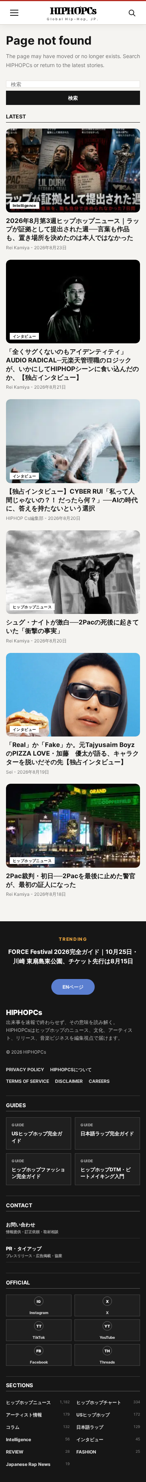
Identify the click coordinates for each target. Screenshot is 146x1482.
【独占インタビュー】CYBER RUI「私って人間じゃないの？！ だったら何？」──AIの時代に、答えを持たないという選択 (72, 500)
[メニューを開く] (14, 12)
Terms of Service (27, 1081)
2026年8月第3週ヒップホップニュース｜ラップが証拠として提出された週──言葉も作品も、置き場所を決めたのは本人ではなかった (72, 229)
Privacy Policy (25, 1069)
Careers (99, 1081)
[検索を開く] (131, 12)
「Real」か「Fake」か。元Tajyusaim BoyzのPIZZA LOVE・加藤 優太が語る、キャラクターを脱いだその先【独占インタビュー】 (72, 753)
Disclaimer (69, 1081)
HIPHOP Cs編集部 (24, 518)
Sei (9, 772)
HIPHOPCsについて (71, 1069)
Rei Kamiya (18, 247)
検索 (73, 98)
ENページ (73, 987)
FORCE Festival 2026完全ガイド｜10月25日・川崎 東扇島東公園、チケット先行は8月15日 (73, 956)
